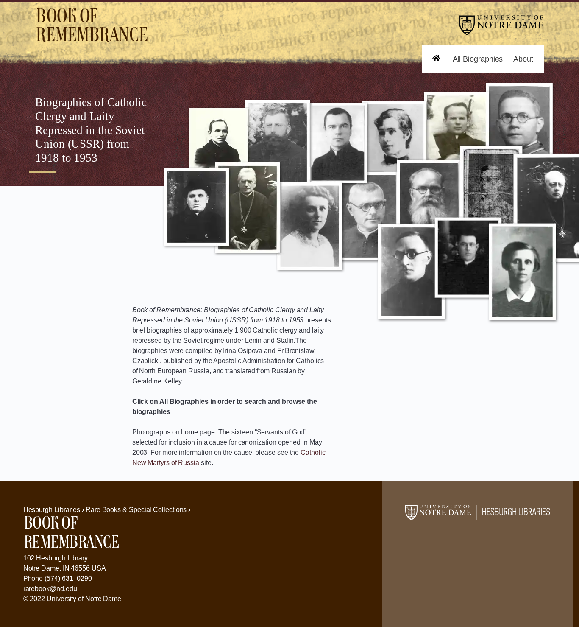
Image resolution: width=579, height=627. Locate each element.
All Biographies (478, 59)
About (523, 59)
